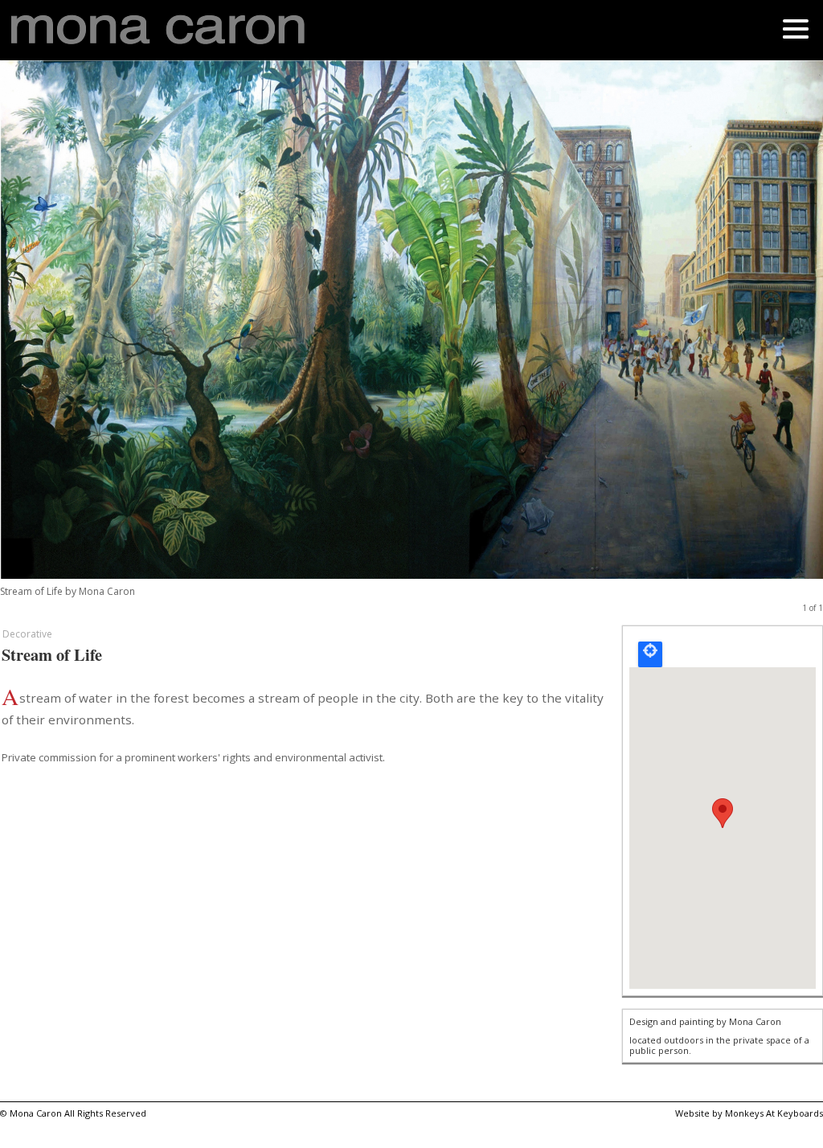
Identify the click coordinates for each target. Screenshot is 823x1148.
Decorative (27, 634)
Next (788, 338)
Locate (650, 654)
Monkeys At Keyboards (774, 1113)
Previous (34, 338)
